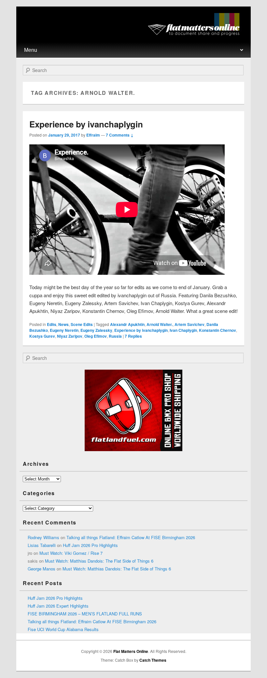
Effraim (93, 135)
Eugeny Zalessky (96, 330)
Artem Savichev (189, 324)
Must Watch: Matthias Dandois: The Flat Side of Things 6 (99, 561)
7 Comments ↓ (120, 135)
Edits (51, 324)
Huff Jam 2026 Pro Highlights (90, 545)
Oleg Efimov (95, 336)
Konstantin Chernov (217, 330)
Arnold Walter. (160, 324)
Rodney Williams (43, 537)
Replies (133, 336)
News (63, 324)
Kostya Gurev (42, 336)
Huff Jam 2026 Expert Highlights (58, 606)
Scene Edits (82, 324)
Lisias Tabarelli (42, 545)
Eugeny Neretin (64, 330)
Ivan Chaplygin (183, 330)
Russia (115, 336)
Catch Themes (152, 660)
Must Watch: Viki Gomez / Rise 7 (71, 553)
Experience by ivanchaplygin (86, 124)
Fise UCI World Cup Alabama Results (63, 629)
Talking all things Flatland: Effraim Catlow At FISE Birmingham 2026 (130, 537)
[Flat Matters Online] (196, 33)
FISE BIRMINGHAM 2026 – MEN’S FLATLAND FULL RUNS (85, 614)
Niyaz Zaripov (69, 336)
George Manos (41, 569)
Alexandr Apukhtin (127, 324)
